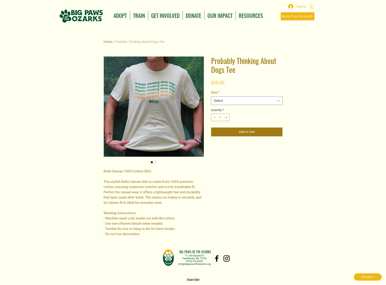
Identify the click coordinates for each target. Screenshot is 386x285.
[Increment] (226, 117)
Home (108, 42)
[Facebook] (217, 258)
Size (215, 92)
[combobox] (246, 101)
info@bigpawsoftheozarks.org (194, 264)
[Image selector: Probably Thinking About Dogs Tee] (152, 162)
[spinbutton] (220, 117)
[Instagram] (226, 258)
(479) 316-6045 (194, 261)
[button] (120, 15)
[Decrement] (214, 117)
